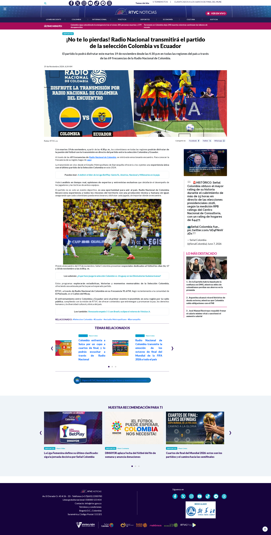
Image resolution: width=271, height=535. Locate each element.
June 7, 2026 (214, 243)
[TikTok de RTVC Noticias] (207, 496)
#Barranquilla (134, 319)
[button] (109, 366)
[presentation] (52, 347)
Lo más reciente (53, 19)
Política (122, 19)
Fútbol (83, 336)
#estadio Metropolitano (115, 319)
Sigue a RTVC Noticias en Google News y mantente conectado (114, 380)
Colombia (76, 19)
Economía (168, 19)
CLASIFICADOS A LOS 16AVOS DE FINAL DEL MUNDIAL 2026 (202, 2)
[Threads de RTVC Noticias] (224, 496)
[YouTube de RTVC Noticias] (199, 496)
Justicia (214, 19)
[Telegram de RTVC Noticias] (215, 496)
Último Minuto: (53, 26)
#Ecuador (98, 319)
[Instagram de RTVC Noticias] (191, 496)
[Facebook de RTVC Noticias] (175, 496)
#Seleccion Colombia (82, 319)
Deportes (145, 19)
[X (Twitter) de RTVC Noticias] (183, 496)
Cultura (191, 19)
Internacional (99, 19)
